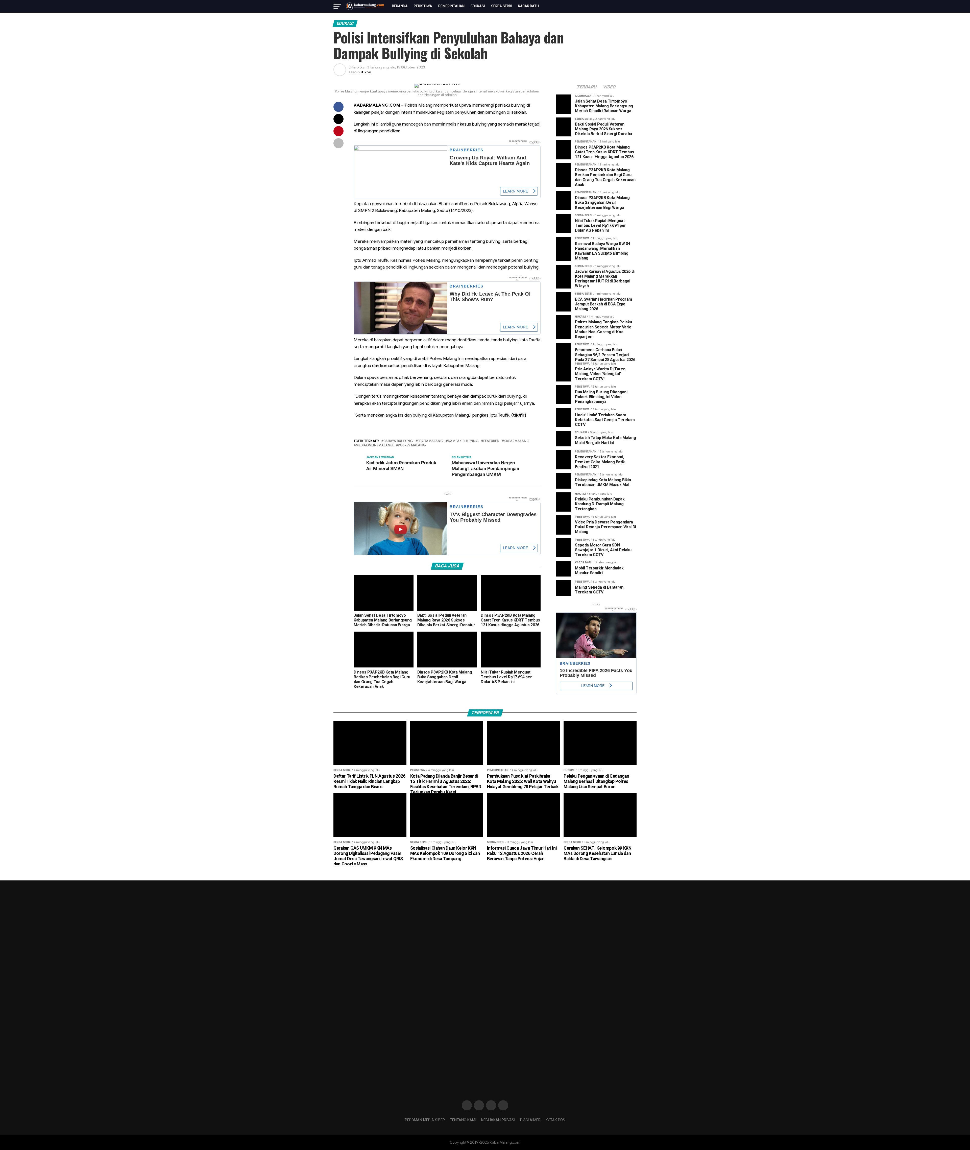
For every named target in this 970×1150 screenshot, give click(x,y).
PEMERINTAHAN (451, 6)
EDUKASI (478, 6)
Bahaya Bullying (398, 441)
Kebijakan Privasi (498, 1120)
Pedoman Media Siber (425, 1120)
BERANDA (400, 6)
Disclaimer (530, 1120)
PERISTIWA (423, 6)
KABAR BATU (528, 6)
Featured (491, 441)
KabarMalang (516, 441)
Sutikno (364, 72)
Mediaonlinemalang (374, 445)
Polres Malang (412, 445)
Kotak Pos (555, 1120)
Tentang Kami (463, 1120)
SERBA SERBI (501, 6)
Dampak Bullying (463, 441)
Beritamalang (430, 441)
